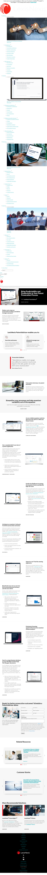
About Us (4, 205)
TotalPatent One (10, 139)
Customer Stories (10, 192)
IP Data (8, 121)
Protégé (8, 110)
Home (3, 287)
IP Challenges (9, 46)
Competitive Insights (11, 175)
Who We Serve (8, 61)
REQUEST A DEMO (23, 408)
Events (8, 196)
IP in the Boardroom (11, 177)
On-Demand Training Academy (13, 265)
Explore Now (33, 2)
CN (0, 276)
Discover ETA (4, 552)
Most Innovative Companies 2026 (13, 167)
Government (9, 71)
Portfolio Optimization (11, 49)
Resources (4, 141)
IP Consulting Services (11, 128)
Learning (6, 258)
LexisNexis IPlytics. (30, 824)
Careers (8, 254)
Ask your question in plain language (14, 101)
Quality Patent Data (11, 58)
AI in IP (8, 174)
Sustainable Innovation (11, 181)
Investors (8, 69)
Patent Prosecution (12, 287)
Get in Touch (4, 267)
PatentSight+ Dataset (11, 124)
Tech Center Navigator (36, 498)
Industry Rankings (10, 179)
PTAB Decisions (37, 566)
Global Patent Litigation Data (12, 126)
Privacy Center (23, 863)
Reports (8, 188)
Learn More (28, 576)
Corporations (9, 64)
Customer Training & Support (12, 261)
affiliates (39, 723)
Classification (9, 111)
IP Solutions (6, 287)
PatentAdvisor (9, 137)
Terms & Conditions (23, 870)
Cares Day (9, 231)
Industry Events (10, 199)
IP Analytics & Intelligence (10, 105)
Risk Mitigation (10, 55)
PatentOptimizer (10, 135)
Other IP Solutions (10, 132)
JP (1, 276)
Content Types (7, 183)
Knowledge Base (10, 263)
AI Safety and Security (23, 849)
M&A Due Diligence (11, 51)
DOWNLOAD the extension (31, 435)
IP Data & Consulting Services (10, 118)
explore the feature (30, 514)
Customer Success (10, 241)
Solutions (4, 15)
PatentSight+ (9, 108)
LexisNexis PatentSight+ (9, 821)
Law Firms (9, 66)
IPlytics (8, 115)
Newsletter (23, 846)
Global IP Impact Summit (12, 201)
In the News (7, 249)
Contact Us (23, 837)
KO (2, 276)
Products (4, 75)
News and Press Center (11, 256)
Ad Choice (23, 868)
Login (1, 272)
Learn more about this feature (8, 474)
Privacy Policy (32, 730)
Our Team (9, 239)
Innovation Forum (10, 203)
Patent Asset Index (10, 243)
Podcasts (8, 190)
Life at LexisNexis (10, 252)
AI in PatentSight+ (10, 113)
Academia (9, 73)
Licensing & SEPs (10, 53)
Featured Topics (8, 171)
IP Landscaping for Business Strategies (14, 41)
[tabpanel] (13, 341)
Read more (9, 42)
